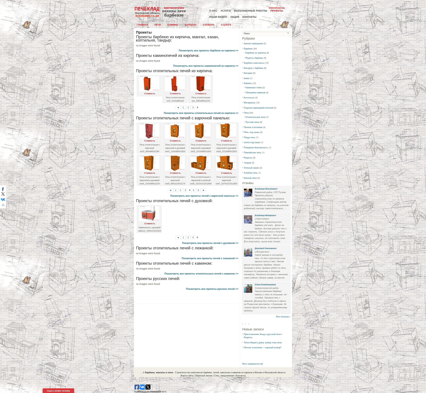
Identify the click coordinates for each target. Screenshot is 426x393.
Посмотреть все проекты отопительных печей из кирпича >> (201, 113)
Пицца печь (249, 137)
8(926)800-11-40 (147, 16)
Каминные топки (253, 87)
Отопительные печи (255, 117)
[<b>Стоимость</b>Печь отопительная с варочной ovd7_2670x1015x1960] (226, 163)
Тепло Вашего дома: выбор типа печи (263, 342)
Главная (142, 24)
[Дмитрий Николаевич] (248, 255)
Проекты (276, 10)
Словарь (208, 24)
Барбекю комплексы (254, 62)
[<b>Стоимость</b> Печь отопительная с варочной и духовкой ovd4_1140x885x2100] (149, 163)
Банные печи (250, 177)
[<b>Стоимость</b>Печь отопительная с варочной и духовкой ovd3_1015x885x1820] (226, 131)
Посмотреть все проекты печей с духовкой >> (210, 243)
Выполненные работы (250, 10)
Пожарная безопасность (256, 147)
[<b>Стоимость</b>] (149, 83)
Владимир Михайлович (266, 188)
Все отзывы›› (283, 316)
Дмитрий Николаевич (266, 248)
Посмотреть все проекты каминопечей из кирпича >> (205, 65)
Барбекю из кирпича (255, 52)
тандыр (247, 162)
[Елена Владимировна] (248, 291)
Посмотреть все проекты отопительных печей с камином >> (201, 273)
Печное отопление (253, 127)
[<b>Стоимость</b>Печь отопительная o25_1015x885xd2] (174, 83)
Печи (157, 24)
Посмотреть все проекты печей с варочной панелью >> (204, 195)
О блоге (226, 24)
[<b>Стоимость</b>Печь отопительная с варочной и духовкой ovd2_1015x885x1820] (200, 131)
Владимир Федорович (265, 215)
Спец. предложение (224, 375)
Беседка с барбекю (253, 67)
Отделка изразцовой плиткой (258, 107)
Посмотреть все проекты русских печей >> (212, 288)
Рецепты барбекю (254, 57)
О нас (213, 10)
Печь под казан (251, 132)
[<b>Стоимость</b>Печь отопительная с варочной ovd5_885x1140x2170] (174, 163)
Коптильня (249, 97)
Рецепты (248, 157)
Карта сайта (187, 375)
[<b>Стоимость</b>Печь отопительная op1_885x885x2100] (200, 83)
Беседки (248, 72)
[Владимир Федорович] (248, 222)
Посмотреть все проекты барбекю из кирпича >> (208, 50)
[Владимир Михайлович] (248, 196)
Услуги (226, 10)
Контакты (249, 16)
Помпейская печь (252, 152)
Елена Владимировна (265, 284)
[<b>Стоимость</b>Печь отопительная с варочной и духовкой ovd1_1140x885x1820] (174, 131)
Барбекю (190, 24)
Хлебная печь (251, 172)
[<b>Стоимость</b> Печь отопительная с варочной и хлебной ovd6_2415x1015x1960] (200, 163)
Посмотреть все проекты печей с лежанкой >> (210, 258)
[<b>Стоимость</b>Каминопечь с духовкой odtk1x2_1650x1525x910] (149, 213)
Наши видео (218, 16)
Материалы (249, 102)
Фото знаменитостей (252, 363)
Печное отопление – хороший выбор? (262, 347)
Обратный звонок (203, 375)
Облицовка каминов (255, 92)
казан (246, 78)
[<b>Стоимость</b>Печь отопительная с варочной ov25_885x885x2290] (149, 131)
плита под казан (252, 142)
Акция (234, 16)
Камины (172, 24)
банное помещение (253, 43)
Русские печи (252, 122)
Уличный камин (251, 167)
